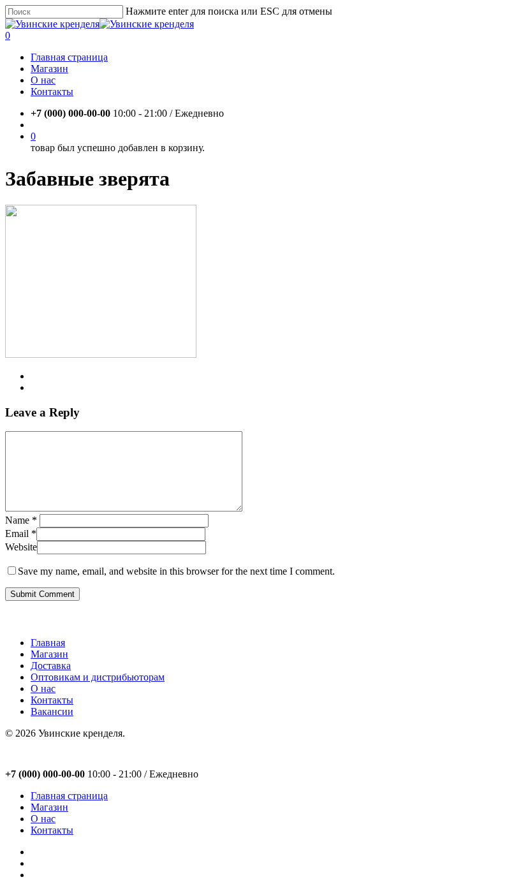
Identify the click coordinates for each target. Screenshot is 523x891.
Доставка (51, 665)
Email (20, 533)
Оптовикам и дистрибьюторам (98, 677)
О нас (43, 688)
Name (21, 520)
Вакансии (52, 711)
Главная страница (69, 795)
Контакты (52, 700)
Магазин (49, 654)
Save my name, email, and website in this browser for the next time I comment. (176, 571)
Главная (48, 642)
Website (21, 546)
